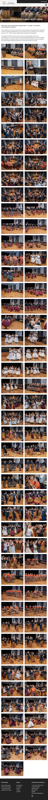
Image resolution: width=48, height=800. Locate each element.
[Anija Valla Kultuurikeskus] (8, 3)
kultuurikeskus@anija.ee (37, 793)
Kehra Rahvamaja (5, 785)
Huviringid (18, 787)
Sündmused (19, 785)
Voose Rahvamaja (5, 788)
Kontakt (18, 791)
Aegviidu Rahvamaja (6, 790)
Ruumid (18, 788)
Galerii (18, 790)
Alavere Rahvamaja (6, 787)
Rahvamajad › (44, 1)
